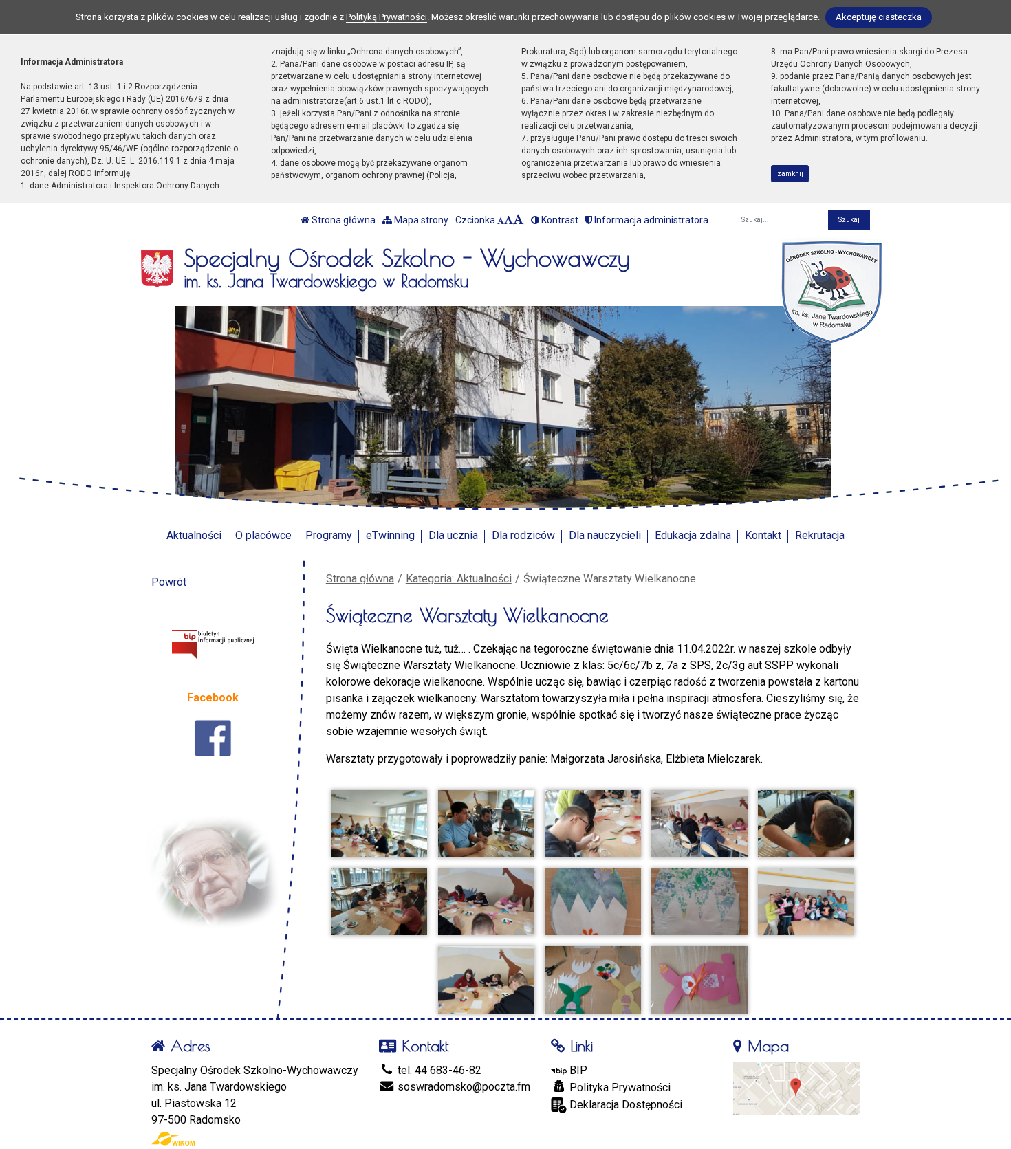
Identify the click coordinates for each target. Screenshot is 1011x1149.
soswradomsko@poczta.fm (462, 1086)
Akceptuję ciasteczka (879, 17)
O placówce (263, 535)
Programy (328, 535)
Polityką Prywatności (386, 17)
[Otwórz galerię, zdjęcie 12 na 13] (593, 980)
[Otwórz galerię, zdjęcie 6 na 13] (379, 902)
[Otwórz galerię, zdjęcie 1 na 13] (379, 823)
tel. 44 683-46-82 (438, 1070)
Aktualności (193, 535)
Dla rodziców (523, 535)
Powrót (168, 582)
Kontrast (558, 220)
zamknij (790, 173)
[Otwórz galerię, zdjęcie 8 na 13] (593, 902)
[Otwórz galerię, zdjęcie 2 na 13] (486, 823)
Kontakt (763, 535)
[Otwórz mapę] (796, 1087)
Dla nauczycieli (605, 535)
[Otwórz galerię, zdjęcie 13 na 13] (699, 980)
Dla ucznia (453, 535)
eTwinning (390, 535)
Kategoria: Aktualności (459, 578)
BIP (577, 1070)
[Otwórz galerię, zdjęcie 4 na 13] (699, 823)
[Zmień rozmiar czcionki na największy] (518, 220)
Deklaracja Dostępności (624, 1104)
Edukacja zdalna (693, 535)
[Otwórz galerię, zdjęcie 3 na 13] (593, 823)
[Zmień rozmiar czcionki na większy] (508, 220)
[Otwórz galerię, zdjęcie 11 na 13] (486, 980)
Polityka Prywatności (619, 1087)
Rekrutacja (820, 535)
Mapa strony (420, 220)
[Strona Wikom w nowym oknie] (173, 1139)
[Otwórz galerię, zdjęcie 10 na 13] (806, 902)
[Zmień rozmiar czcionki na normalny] (500, 220)
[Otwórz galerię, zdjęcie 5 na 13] (806, 823)
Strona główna (342, 220)
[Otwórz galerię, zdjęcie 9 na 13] (699, 902)
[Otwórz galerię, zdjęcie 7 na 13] (486, 902)
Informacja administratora (650, 220)
